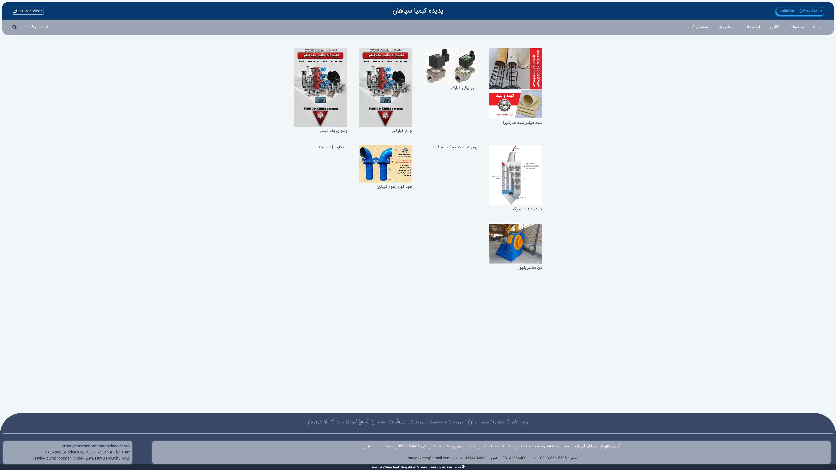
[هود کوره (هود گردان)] (385, 164)
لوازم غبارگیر (402, 131)
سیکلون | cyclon (333, 147)
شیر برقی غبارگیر (463, 88)
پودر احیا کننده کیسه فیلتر (454, 147)
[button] (784, 27)
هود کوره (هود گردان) (394, 187)
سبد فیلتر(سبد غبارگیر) (522, 123)
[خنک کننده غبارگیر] (515, 175)
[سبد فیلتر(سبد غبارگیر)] (515, 83)
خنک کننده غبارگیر (526, 209)
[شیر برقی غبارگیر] (450, 66)
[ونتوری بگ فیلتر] (320, 87)
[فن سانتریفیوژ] (515, 244)
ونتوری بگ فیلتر (333, 131)
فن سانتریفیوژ (530, 267)
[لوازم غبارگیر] (385, 87)
